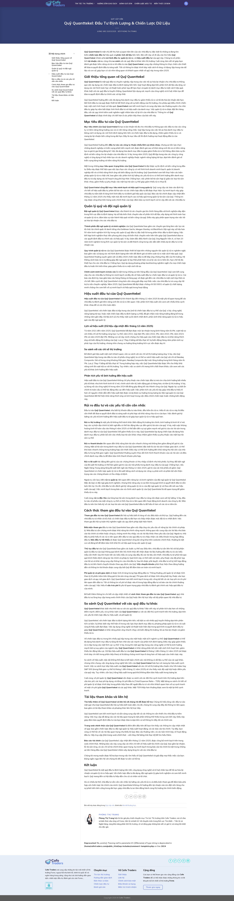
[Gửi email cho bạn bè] (135, 797)
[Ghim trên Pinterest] (140, 797)
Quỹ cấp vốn (117, 19)
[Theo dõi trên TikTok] (175, 861)
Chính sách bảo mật (127, 881)
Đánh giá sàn (125, 4)
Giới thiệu (122, 874)
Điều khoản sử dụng (127, 884)
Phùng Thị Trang (129, 31)
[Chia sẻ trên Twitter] (131, 797)
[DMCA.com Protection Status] (49, 885)
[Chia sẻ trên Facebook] (127, 797)
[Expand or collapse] (74, 53)
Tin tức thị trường (84, 4)
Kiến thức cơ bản (162, 4)
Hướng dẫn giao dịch (107, 4)
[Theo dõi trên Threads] (184, 861)
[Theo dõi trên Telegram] (188, 861)
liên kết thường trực (129, 805)
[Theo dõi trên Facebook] (171, 861)
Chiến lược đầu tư (143, 4)
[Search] (186, 4)
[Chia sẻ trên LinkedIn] (144, 797)
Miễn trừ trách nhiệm (127, 887)
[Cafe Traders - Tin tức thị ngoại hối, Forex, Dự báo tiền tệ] (58, 3)
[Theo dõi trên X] (179, 861)
